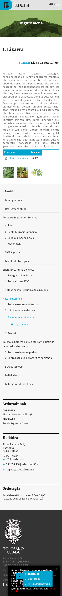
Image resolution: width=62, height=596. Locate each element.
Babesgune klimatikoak (19, 384)
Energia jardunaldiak (20, 275)
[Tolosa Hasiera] (16, 4)
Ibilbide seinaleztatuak (21, 310)
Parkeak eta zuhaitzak (21, 317)
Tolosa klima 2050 (18, 281)
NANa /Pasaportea (39, 583)
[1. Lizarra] (8, 172)
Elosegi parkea (19, 324)
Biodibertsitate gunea (18, 261)
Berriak (9, 191)
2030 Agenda (12, 252)
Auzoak (12, 333)
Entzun (24, 63)
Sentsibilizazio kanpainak (23, 232)
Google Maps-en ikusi (15, 564)
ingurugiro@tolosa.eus (20, 469)
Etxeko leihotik (14, 366)
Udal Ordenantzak (15, 209)
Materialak (14, 243)
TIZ (10, 224)
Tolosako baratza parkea (22, 352)
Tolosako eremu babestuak (24, 304)
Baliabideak (12, 375)
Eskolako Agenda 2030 (21, 237)
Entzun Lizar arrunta (18, 157)
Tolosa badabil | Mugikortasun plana (26, 290)
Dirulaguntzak (13, 200)
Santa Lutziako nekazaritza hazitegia (30, 357)
